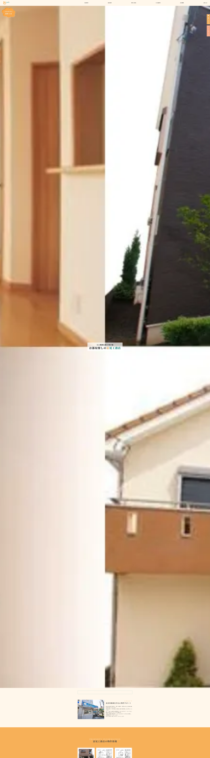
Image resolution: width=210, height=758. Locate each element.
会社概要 (182, 2)
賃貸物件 (86, 2)
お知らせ (205, 2)
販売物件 (110, 2)
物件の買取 (133, 2)
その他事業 (158, 2)
